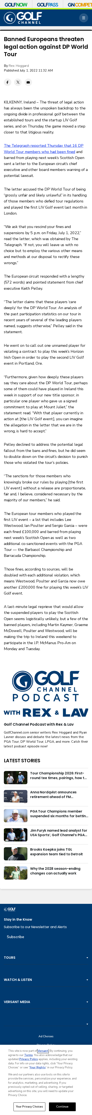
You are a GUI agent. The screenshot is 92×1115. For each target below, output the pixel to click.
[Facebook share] (7, 82)
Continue (62, 1107)
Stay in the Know (18, 919)
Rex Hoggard (19, 65)
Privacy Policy (28, 1059)
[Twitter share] (18, 82)
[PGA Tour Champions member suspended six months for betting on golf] (15, 815)
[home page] (23, 18)
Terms (28, 1055)
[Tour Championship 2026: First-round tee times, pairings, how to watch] (15, 777)
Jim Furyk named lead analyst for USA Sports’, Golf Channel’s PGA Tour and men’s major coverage (58, 833)
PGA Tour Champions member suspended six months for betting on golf (59, 813)
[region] (46, 1080)
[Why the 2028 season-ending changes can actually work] (15, 873)
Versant (43, 1051)
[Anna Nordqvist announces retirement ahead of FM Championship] (15, 796)
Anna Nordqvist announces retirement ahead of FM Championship (53, 794)
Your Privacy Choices (29, 1107)
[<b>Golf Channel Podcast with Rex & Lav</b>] (46, 694)
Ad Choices (46, 1036)
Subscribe (15, 936)
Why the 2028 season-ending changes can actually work (55, 871)
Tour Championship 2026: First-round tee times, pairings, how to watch (58, 775)
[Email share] (28, 82)
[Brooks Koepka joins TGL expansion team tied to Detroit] (15, 853)
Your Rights (38, 1067)
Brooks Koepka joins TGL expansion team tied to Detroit (56, 851)
